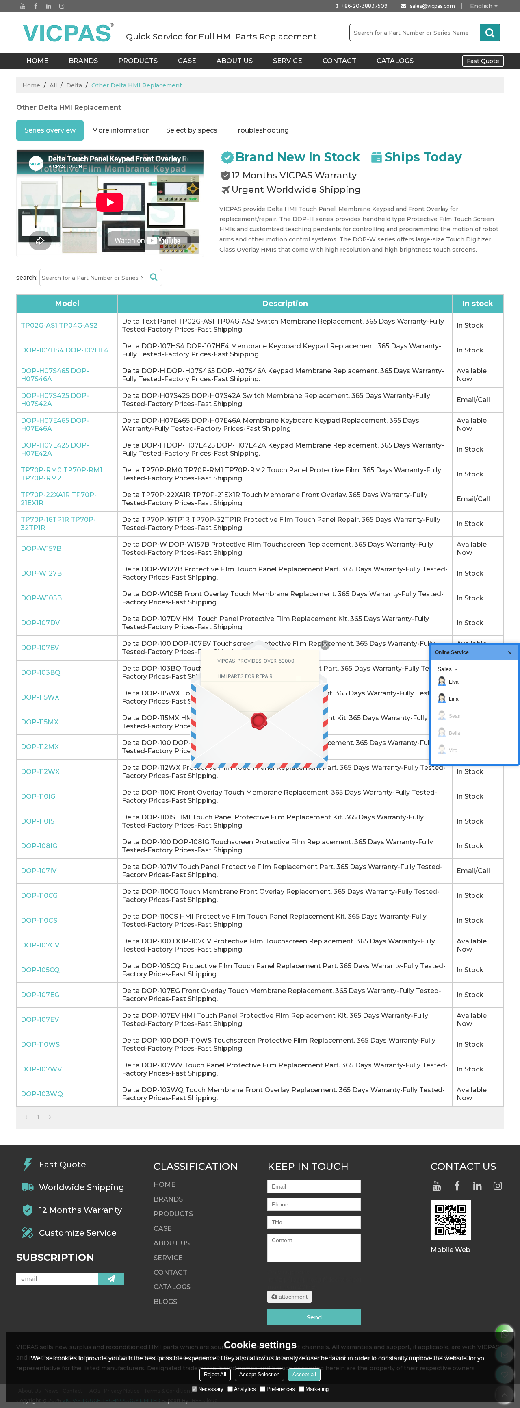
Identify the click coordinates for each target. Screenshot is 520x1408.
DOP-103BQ (41, 672)
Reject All (215, 1374)
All (53, 85)
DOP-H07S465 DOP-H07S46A (55, 375)
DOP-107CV (40, 945)
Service (287, 61)
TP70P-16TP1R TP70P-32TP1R (58, 524)
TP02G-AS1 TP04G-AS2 (59, 325)
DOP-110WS (40, 1044)
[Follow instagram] (61, 6)
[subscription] (111, 1279)
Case (187, 61)
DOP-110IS (37, 821)
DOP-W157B (41, 548)
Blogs (165, 1302)
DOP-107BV (40, 648)
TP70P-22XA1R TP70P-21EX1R (59, 499)
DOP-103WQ (42, 1094)
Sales (445, 669)
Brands (83, 61)
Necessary (210, 1389)
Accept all (304, 1374)
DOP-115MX (39, 722)
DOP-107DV (40, 623)
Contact (339, 61)
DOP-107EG (40, 995)
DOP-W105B (41, 598)
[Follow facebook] (35, 6)
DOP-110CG (39, 896)
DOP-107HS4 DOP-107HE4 (64, 350)
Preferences (280, 1389)
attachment (293, 1296)
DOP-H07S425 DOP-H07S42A (55, 400)
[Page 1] (26, 1117)
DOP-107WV (41, 1069)
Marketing (317, 1389)
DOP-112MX (40, 747)
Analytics (245, 1389)
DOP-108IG (39, 846)
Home (31, 85)
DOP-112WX (40, 772)
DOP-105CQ (40, 970)
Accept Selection (259, 1374)
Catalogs (395, 61)
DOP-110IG (38, 796)
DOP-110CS (39, 920)
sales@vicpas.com (432, 6)
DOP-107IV (38, 871)
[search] (490, 32)
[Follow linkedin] (48, 6)
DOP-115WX (40, 697)
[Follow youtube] (22, 6)
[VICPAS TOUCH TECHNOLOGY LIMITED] (69, 32)
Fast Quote (483, 61)
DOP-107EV (40, 1019)
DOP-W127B (41, 573)
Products (138, 61)
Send (314, 1317)
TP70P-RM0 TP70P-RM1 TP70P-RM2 (61, 474)
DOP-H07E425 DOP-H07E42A (55, 449)
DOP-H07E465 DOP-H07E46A (55, 424)
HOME (37, 61)
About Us (235, 61)
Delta (74, 85)
